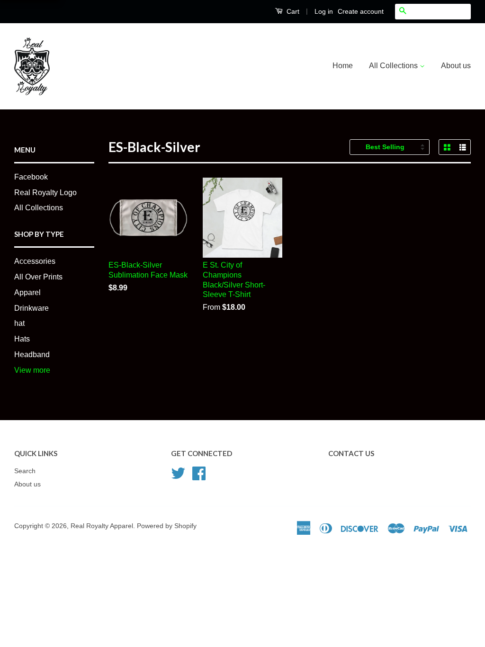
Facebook (31, 177)
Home (342, 66)
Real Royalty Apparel (102, 526)
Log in (323, 11)
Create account (361, 11)
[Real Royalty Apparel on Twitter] (178, 472)
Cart (292, 11)
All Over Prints (38, 277)
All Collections (394, 66)
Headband (32, 354)
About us (456, 66)
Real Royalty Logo (45, 193)
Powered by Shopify (167, 526)
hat (19, 323)
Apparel (27, 292)
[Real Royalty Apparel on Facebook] (199, 472)
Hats (22, 339)
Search (25, 471)
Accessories (34, 261)
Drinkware (31, 308)
